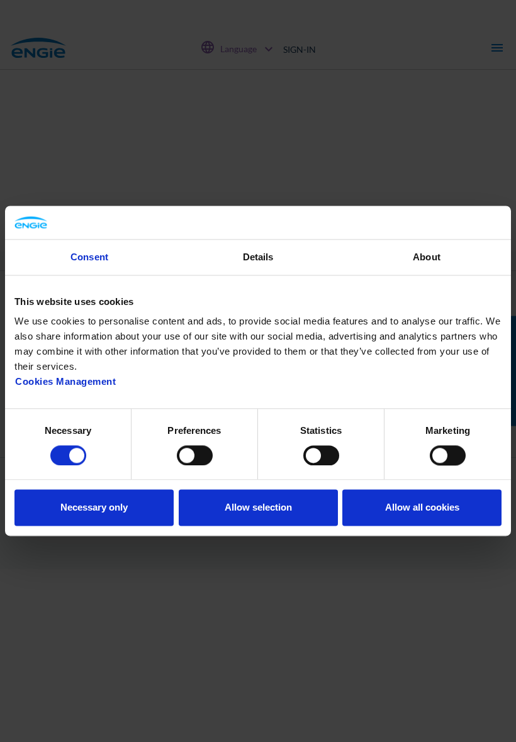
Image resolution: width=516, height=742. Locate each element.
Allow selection (258, 507)
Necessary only (94, 507)
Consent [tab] (89, 257)
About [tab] (426, 257)
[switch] (195, 455)
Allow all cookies (422, 507)
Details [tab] (258, 257)
